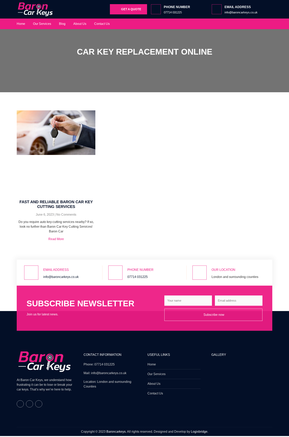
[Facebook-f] (253, 23)
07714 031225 (137, 277)
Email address (238, 7)
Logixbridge (199, 431)
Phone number (177, 7)
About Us (79, 23)
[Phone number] (156, 9)
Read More (56, 239)
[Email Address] (31, 273)
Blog (62, 23)
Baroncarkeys (116, 431)
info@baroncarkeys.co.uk (241, 12)
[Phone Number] (115, 273)
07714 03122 (172, 12)
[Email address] (217, 9)
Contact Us (102, 23)
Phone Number (140, 269)
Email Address (56, 269)
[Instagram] (260, 23)
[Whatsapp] (268, 23)
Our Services (42, 23)
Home (21, 23)
